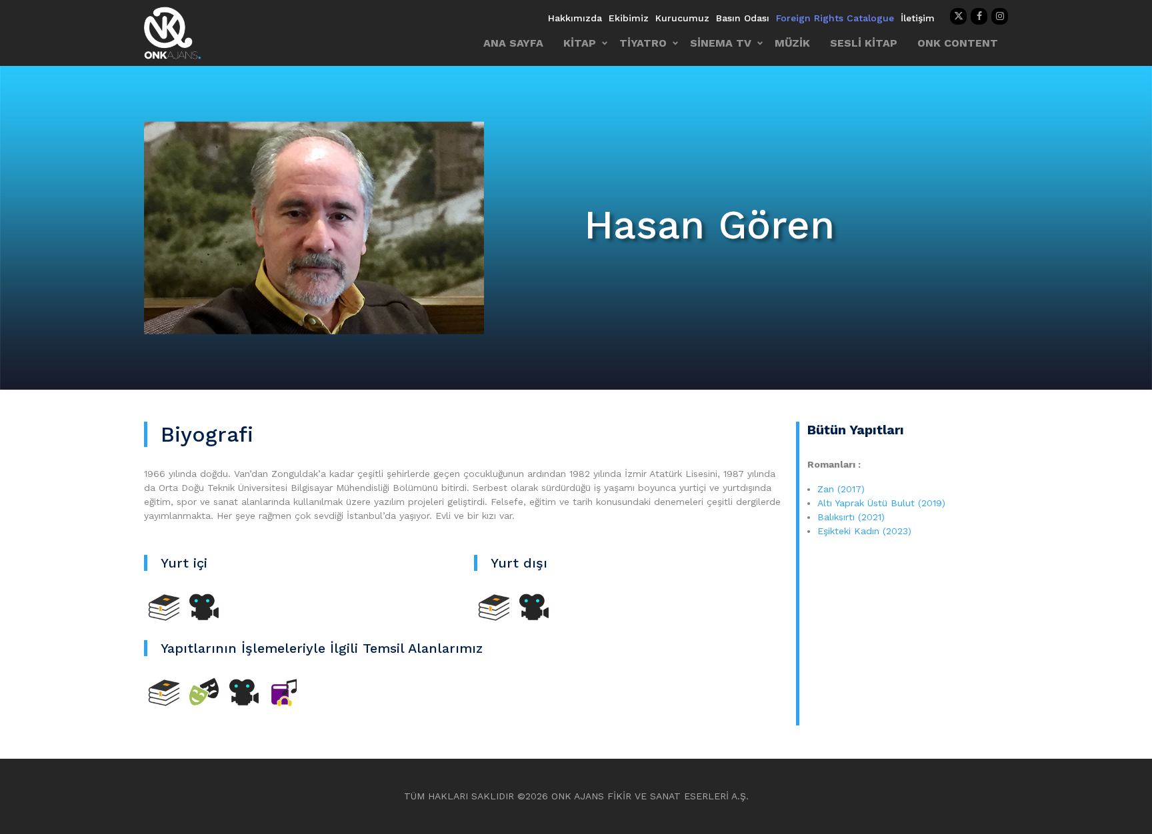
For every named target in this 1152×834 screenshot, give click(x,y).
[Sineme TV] (204, 607)
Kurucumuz (682, 18)
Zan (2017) (841, 489)
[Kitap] (164, 607)
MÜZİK (792, 43)
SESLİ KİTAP (863, 43)
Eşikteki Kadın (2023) (864, 531)
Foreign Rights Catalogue (835, 18)
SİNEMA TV (720, 43)
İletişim (918, 18)
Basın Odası (742, 18)
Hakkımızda (575, 18)
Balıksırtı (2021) (852, 517)
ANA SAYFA (513, 43)
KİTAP (579, 43)
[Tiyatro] (204, 692)
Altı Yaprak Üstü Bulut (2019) (881, 503)
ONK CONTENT (957, 43)
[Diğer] (284, 692)
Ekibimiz (629, 18)
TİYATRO (643, 43)
